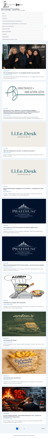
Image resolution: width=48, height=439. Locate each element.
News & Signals (5, 36)
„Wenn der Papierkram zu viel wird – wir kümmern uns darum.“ (19, 151)
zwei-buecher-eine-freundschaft (12, 378)
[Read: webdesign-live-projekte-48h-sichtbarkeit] (24, 286)
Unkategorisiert (6, 70)
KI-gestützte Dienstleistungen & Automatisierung (12, 21)
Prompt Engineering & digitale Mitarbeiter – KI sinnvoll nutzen (14, 23)
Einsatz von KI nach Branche (8, 26)
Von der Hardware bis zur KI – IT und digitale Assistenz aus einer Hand (21, 73)
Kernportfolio (5, 225)
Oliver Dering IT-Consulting (10, 9)
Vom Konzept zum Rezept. (10, 340)
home (3, 13)
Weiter (43, 428)
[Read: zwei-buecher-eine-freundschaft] (24, 361)
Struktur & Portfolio (6, 28)
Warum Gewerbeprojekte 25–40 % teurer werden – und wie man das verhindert (23, 265)
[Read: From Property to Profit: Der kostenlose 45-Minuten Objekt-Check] (24, 211)
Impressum (4, 34)
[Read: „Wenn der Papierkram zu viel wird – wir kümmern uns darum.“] (24, 134)
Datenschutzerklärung (6, 31)
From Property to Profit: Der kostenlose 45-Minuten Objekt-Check (20, 227)
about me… (4, 15)
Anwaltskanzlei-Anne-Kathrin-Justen (9, 39)
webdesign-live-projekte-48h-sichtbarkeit (14, 302)
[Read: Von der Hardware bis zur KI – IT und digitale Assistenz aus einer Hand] (24, 56)
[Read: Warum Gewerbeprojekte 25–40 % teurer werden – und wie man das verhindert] (24, 248)
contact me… (5, 18)
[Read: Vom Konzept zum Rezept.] (24, 323)
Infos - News (5, 108)
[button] (45, 26)
